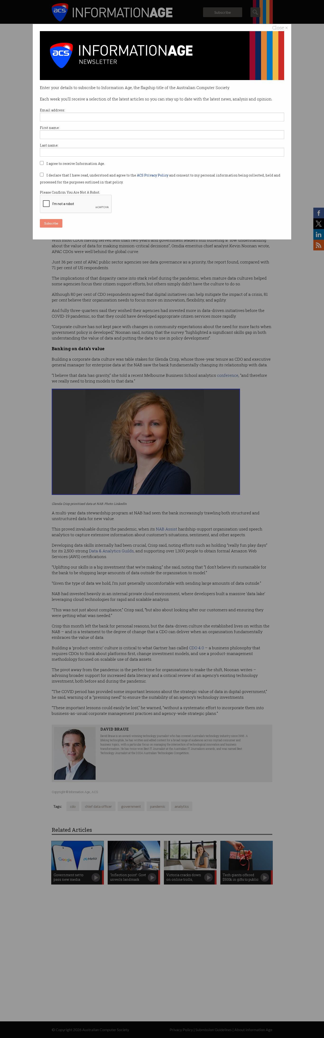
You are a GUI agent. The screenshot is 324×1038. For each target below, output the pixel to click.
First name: (50, 127)
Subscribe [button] (51, 223)
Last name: (49, 145)
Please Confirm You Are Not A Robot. (70, 192)
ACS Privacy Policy (153, 175)
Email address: (52, 110)
